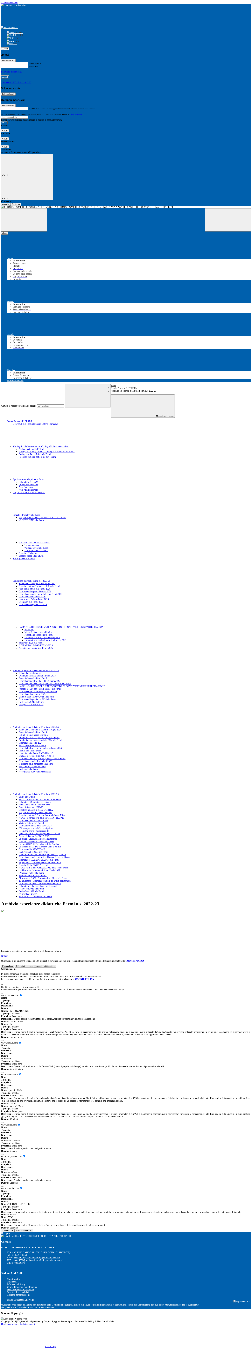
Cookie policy (13, 1279)
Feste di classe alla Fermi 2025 (33, 678)
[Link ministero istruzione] (14, 5)
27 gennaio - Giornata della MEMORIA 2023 (40, 862)
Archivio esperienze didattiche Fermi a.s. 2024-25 (36, 670)
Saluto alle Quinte (27, 797)
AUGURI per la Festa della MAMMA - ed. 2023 (41, 818)
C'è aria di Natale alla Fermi (31, 873)
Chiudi (5, 131)
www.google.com (9, 1042)
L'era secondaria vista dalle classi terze (36, 841)
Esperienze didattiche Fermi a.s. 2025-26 (32, 581)
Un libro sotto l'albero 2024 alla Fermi (36, 696)
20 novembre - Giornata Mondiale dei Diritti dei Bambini (45, 881)
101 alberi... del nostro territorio (33, 735)
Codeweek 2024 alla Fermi (31, 702)
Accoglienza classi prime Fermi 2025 (36, 648)
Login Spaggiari (76, 114)
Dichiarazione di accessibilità (20, 1289)
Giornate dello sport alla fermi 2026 (35, 591)
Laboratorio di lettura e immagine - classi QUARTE (42, 854)
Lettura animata (31, 545)
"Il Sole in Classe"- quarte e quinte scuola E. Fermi (42, 758)
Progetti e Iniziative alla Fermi (27, 515)
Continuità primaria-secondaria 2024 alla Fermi (40, 740)
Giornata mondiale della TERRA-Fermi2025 (39, 681)
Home (113, 385)
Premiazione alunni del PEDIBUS (34, 804)
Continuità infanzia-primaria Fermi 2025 (37, 675)
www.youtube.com (10, 1188)
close (4, 233)
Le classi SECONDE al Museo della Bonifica (40, 846)
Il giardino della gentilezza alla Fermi (36, 764)
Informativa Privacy (16, 1284)
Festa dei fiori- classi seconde (32, 766)
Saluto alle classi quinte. (30, 673)
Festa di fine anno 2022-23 (31, 807)
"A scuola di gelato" (28, 894)
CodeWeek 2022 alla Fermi (31, 891)
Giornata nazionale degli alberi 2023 (35, 761)
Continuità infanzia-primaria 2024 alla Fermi (39, 737)
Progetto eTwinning (28, 553)
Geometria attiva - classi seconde (34, 831)
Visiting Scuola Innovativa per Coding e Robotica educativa (41, 446)
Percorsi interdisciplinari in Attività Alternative (40, 799)
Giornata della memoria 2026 (32, 596)
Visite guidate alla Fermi (24, 558)
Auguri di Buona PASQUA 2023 (34, 836)
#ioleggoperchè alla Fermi (36, 548)
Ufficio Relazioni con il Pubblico (22, 1287)
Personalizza (7, 966)
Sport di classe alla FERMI (31, 556)
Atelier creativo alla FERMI (31, 449)
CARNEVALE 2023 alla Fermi (33, 852)
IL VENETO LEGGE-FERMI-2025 (36, 645)
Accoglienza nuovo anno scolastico (35, 771)
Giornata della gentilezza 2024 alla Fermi (37, 699)
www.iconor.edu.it (10, 1074)
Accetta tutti (45, 966)
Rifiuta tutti (25, 966)
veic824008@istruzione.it (37, 1257)
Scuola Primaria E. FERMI (123, 388)
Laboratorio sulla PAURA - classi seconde (38, 886)
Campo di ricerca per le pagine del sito (18, 406)
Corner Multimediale (28, 484)
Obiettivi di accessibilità (18, 1292)
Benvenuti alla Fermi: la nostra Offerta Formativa (35, 424)
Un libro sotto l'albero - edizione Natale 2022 (39, 870)
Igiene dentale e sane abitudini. (38, 632)
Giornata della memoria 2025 (32, 694)
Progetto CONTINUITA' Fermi (33, 865)
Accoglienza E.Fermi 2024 (31, 704)
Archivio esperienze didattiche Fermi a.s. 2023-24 (36, 727)
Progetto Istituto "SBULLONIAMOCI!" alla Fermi (42, 517)
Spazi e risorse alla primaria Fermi (29, 479)
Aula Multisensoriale (28, 490)
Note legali (12, 1281)
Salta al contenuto (9, 2)
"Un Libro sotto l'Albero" (36, 550)
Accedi (5, 49)
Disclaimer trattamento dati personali (18, 1324)
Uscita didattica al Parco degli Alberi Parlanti (39, 833)
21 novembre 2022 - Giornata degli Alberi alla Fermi (43, 878)
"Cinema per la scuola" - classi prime (36, 828)
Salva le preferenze (24, 1231)
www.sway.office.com (11, 1156)
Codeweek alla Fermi (28, 769)
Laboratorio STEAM (28, 482)
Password (33, 66)
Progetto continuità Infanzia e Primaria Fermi (39, 586)
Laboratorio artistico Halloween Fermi (42, 637)
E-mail (32, 108)
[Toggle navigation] (24, 220)
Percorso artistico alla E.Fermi (32, 745)
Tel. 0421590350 (19, 1255)
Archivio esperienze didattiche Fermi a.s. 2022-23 (36, 794)
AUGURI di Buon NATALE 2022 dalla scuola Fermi (43, 867)
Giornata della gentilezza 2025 (33, 604)
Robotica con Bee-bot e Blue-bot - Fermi (37, 457)
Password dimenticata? (11, 71)
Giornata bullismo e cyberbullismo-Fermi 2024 (40, 748)
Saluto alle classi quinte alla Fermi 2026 (37, 583)
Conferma (16, 204)
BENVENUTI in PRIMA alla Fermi (35, 896)
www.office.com (9, 1124)
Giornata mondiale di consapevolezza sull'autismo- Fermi (45, 683)
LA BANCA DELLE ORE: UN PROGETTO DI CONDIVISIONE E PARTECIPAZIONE (62, 627)
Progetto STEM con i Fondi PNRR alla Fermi (40, 689)
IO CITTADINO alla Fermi (31, 520)
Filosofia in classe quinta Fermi (38, 635)
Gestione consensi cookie (18, 1295)
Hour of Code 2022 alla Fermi (33, 875)
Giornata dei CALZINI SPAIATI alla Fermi (39, 860)
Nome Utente (35, 63)
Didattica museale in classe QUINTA (36, 810)
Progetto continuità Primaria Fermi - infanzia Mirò (42, 815)
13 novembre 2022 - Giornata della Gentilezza (40, 883)
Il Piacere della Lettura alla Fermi (34, 542)
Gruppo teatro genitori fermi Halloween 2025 (45, 640)
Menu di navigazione (165, 416)
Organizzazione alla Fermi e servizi (29, 492)
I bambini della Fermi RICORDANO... (37, 753)
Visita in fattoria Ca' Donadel (32, 823)
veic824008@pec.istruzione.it (38, 1260)
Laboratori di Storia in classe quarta (35, 802)
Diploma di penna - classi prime (33, 820)
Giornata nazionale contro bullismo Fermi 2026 (40, 594)
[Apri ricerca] (228, 220)
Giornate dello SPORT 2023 (32, 849)
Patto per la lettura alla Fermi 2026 (34, 588)
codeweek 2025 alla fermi (30, 642)
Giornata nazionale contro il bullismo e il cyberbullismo (44, 857)
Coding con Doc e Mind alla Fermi (35, 454)
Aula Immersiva (26, 487)
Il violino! (29, 629)
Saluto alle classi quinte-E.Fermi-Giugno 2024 (40, 729)
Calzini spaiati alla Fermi (30, 750)
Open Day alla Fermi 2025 (31, 602)
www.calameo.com (10, 995)
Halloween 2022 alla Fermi (31, 888)
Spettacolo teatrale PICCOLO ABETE (36, 756)
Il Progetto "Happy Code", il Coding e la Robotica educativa (47, 451)
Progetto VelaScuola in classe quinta (35, 812)
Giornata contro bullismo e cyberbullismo (38, 691)
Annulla (5, 204)
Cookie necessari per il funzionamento (19, 987)
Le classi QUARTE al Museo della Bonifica (39, 844)
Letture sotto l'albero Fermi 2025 (34, 599)
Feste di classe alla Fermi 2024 (33, 732)
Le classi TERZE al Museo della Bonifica (38, 839)
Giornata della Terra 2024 (30, 743)
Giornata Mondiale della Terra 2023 (35, 825)
